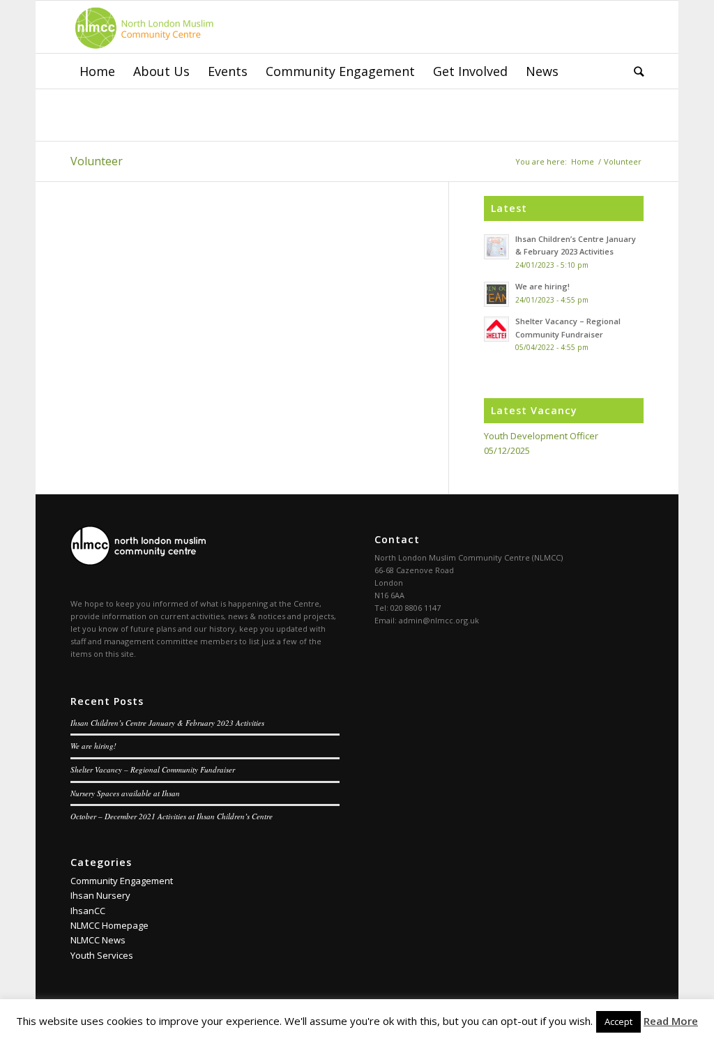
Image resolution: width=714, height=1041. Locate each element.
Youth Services (101, 955)
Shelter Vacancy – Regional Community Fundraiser (152, 769)
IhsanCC (87, 910)
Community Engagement (121, 880)
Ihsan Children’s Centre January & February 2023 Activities (167, 722)
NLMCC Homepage (109, 925)
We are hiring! (93, 745)
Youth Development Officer (541, 436)
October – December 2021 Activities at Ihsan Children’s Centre (171, 816)
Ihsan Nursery (100, 895)
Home (582, 161)
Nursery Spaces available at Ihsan (125, 793)
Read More (671, 1021)
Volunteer (96, 161)
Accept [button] (618, 1021)
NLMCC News (98, 940)
